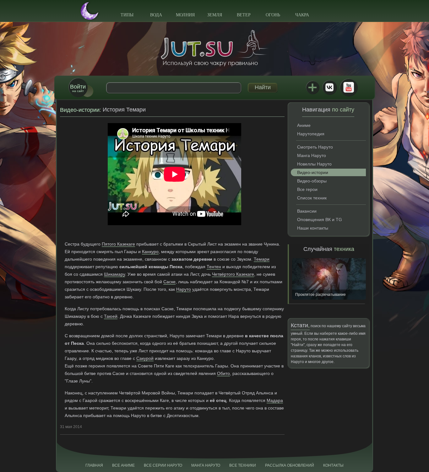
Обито (223, 373)
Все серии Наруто (163, 465)
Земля (214, 15)
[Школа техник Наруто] (214, 48)
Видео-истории (80, 110)
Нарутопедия (310, 133)
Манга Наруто (311, 155)
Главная (94, 465)
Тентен (214, 266)
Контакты (333, 465)
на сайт (78, 88)
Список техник (312, 197)
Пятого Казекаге (118, 244)
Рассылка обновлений (289, 465)
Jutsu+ (312, 87)
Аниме (304, 125)
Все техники (242, 465)
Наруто (183, 289)
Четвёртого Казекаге (233, 274)
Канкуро (150, 251)
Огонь (273, 15)
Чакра (302, 15)
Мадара (275, 400)
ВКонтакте (329, 87)
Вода (156, 15)
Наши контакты (312, 228)
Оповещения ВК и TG (319, 219)
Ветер (244, 15)
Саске (169, 281)
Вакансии (307, 211)
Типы (127, 15)
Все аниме (123, 465)
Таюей (110, 316)
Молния (185, 15)
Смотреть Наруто (315, 146)
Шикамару (114, 274)
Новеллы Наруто (314, 163)
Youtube (348, 87)
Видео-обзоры (312, 180)
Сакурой (145, 358)
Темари (261, 259)
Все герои (307, 189)
